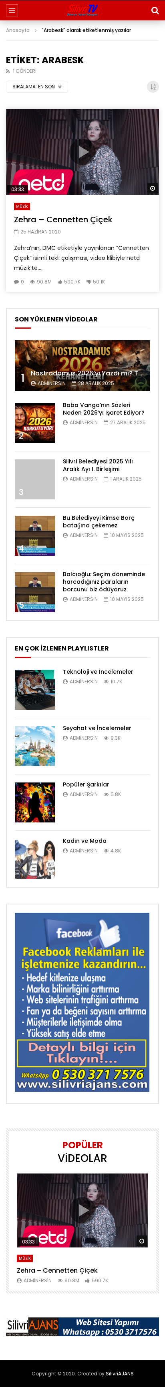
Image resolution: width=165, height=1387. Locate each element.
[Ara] (155, 10)
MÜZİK (22, 207)
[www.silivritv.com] (82, 10)
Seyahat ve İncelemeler (97, 728)
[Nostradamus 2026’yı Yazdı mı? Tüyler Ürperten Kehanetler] (82, 365)
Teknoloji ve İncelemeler (98, 672)
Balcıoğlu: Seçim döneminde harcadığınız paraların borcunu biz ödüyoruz (104, 581)
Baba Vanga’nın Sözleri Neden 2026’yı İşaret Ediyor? (104, 409)
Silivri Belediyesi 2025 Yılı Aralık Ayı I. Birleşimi (98, 465)
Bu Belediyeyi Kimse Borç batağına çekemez (99, 521)
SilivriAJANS (120, 1373)
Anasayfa (18, 30)
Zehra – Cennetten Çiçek (63, 219)
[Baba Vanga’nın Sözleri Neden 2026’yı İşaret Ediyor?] (35, 423)
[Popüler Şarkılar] (35, 802)
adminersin (52, 383)
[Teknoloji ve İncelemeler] (35, 690)
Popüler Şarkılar (86, 784)
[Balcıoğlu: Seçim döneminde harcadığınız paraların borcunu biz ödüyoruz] (35, 592)
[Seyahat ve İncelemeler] (35, 746)
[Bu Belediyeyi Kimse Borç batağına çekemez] (35, 536)
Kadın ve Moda (85, 841)
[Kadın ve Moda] (35, 859)
